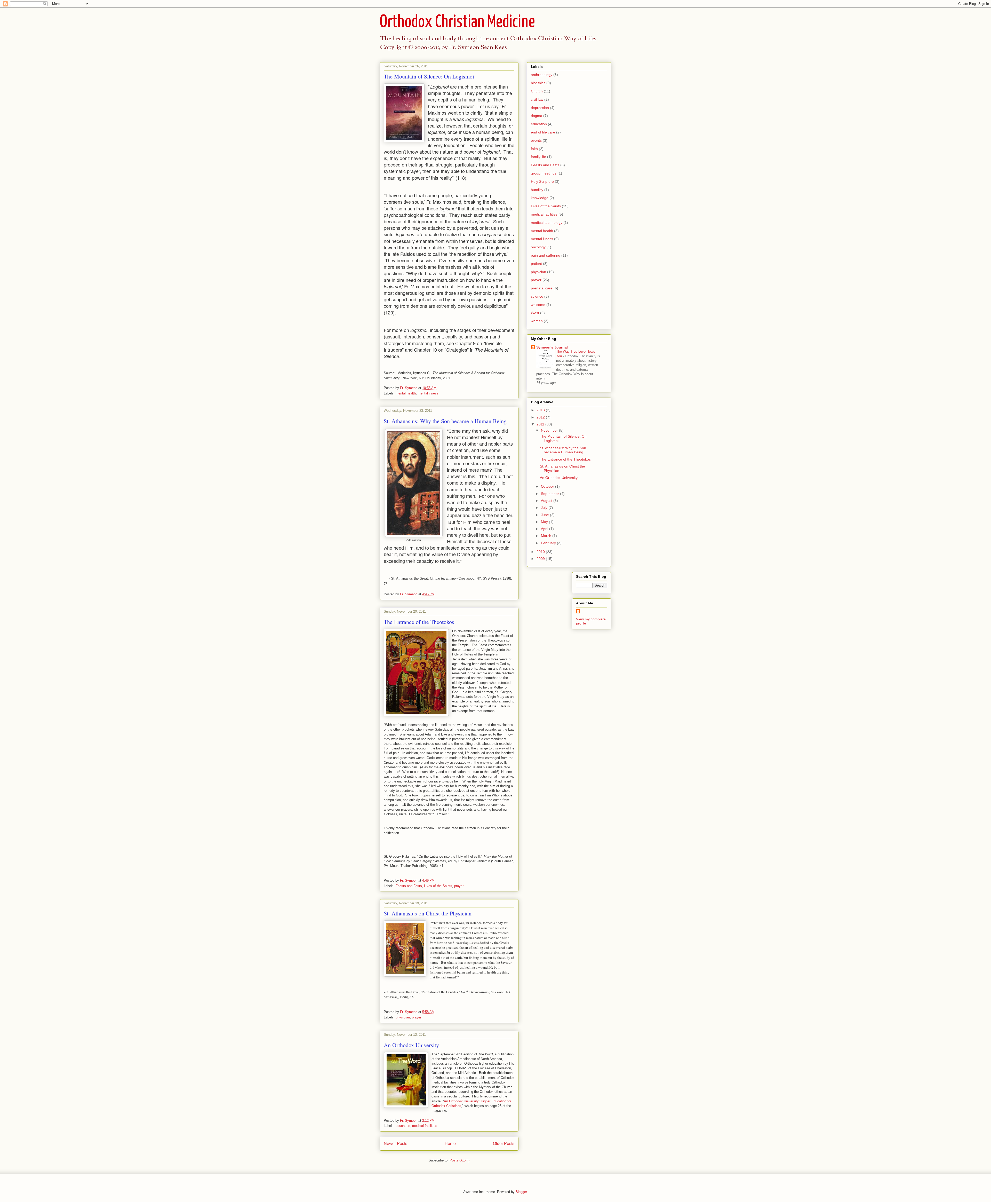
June (545, 515)
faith (534, 149)
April (545, 529)
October (548, 486)
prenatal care (542, 288)
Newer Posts (395, 1143)
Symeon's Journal (552, 347)
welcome (538, 305)
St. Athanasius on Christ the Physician (427, 913)
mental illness (428, 393)
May (545, 522)
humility (537, 190)
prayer (458, 886)
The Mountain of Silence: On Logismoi (429, 76)
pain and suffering (545, 255)
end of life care (543, 132)
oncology (538, 247)
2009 (541, 559)
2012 (541, 417)
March (546, 536)
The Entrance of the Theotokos (419, 622)
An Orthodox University (411, 1045)
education (403, 1126)
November (550, 430)
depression (540, 108)
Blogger (521, 1192)
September (550, 494)
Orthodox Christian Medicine (457, 22)
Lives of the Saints (438, 886)
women (537, 321)
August (547, 501)
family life (538, 157)
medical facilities (424, 1126)
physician (403, 1017)
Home (450, 1143)
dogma (536, 116)
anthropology (541, 75)
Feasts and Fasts (409, 886)
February (549, 543)
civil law (537, 99)
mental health (406, 393)
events (536, 140)
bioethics (538, 83)
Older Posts (503, 1143)
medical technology (546, 222)
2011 (541, 424)
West (535, 313)
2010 (541, 552)
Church (537, 91)
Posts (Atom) (459, 1160)
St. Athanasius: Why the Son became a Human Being (445, 421)
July (544, 507)
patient (536, 264)
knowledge (539, 198)
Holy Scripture (542, 181)
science (537, 296)
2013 (541, 410)
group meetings (543, 173)
